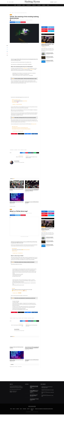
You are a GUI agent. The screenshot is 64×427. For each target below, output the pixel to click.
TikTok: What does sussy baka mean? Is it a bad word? (47, 396)
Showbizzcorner (25, 68)
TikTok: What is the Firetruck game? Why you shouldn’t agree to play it (46, 387)
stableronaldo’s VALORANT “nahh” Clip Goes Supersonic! (47, 45)
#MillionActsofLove (16, 290)
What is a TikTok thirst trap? (19, 156)
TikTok (11, 14)
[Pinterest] (7, 53)
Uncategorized (43, 42)
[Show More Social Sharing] (26, 22)
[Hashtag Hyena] (32, 2)
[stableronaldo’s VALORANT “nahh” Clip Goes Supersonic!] (47, 39)
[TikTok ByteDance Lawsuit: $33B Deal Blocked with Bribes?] (32, 197)
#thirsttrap (25, 249)
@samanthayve (14, 248)
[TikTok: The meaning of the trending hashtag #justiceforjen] (24, 33)
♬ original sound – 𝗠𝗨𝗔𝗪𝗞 (16, 292)
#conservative (22, 128)
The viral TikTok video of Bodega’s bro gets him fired (34, 399)
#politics (29, 128)
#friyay (25, 290)
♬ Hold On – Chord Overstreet (17, 104)
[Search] (56, 5)
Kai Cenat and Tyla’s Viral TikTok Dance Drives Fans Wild (16, 189)
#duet (13, 100)
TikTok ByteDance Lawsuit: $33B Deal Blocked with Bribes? (32, 202)
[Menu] (7, 5)
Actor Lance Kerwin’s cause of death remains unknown (34, 395)
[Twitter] (7, 49)
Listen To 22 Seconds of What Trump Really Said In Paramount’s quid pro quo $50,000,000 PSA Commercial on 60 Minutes (32, 190)
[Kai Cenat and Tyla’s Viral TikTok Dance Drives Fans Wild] (17, 184)
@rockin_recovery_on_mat (16, 99)
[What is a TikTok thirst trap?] (24, 226)
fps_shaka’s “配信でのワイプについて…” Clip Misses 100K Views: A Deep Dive (34, 391)
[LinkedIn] (7, 51)
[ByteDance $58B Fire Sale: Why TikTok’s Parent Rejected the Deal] (17, 197)
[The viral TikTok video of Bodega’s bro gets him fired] (27, 399)
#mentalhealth (14, 128)
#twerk (28, 249)
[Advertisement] (32, 9)
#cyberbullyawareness (24, 127)
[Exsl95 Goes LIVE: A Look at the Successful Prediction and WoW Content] (27, 387)
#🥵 (23, 290)
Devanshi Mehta (16, 329)
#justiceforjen (32, 69)
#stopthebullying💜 (15, 102)
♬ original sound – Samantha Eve (17, 253)
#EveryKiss (18, 128)
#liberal (26, 128)
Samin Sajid (43, 46)
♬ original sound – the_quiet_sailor (17, 131)
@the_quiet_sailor (15, 126)
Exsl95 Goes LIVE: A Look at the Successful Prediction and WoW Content (34, 387)
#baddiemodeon (14, 250)
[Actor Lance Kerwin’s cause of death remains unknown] (27, 396)
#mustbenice (19, 127)
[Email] (7, 55)
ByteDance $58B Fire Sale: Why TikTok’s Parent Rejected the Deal (16, 202)
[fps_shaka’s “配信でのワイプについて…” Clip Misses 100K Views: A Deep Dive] (27, 391)
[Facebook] (7, 47)
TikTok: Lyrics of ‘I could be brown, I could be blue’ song (47, 392)
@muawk (13, 288)
